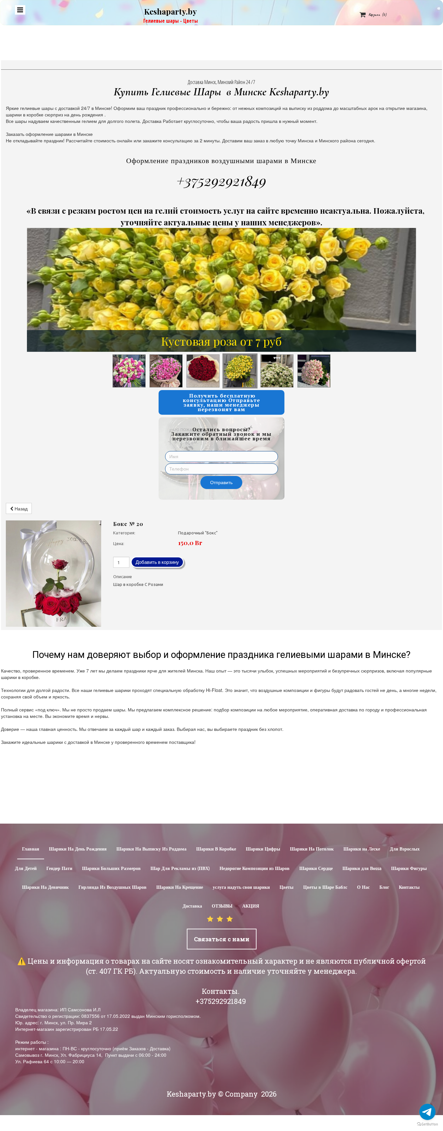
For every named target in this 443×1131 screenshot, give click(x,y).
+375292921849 (221, 180)
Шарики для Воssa (361, 868)
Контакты (409, 887)
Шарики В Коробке (216, 849)
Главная (30, 849)
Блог (384, 887)
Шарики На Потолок (312, 849)
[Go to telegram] (427, 1112)
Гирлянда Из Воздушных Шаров (112, 887)
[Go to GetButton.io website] (427, 1124)
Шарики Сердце (316, 868)
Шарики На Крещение (179, 887)
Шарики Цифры (263, 849)
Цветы (286, 887)
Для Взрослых (405, 849)
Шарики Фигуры (409, 868)
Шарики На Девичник (45, 887)
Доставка (192, 906)
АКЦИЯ (250, 906)
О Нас (363, 887)
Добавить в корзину (157, 562)
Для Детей (26, 868)
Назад (20, 508)
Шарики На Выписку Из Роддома (151, 849)
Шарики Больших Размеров (111, 868)
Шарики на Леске (361, 849)
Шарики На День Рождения (78, 849)
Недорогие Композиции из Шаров (255, 868)
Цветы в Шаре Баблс (325, 887)
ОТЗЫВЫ (222, 906)
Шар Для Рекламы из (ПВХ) (180, 868)
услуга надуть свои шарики (241, 887)
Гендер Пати (59, 868)
